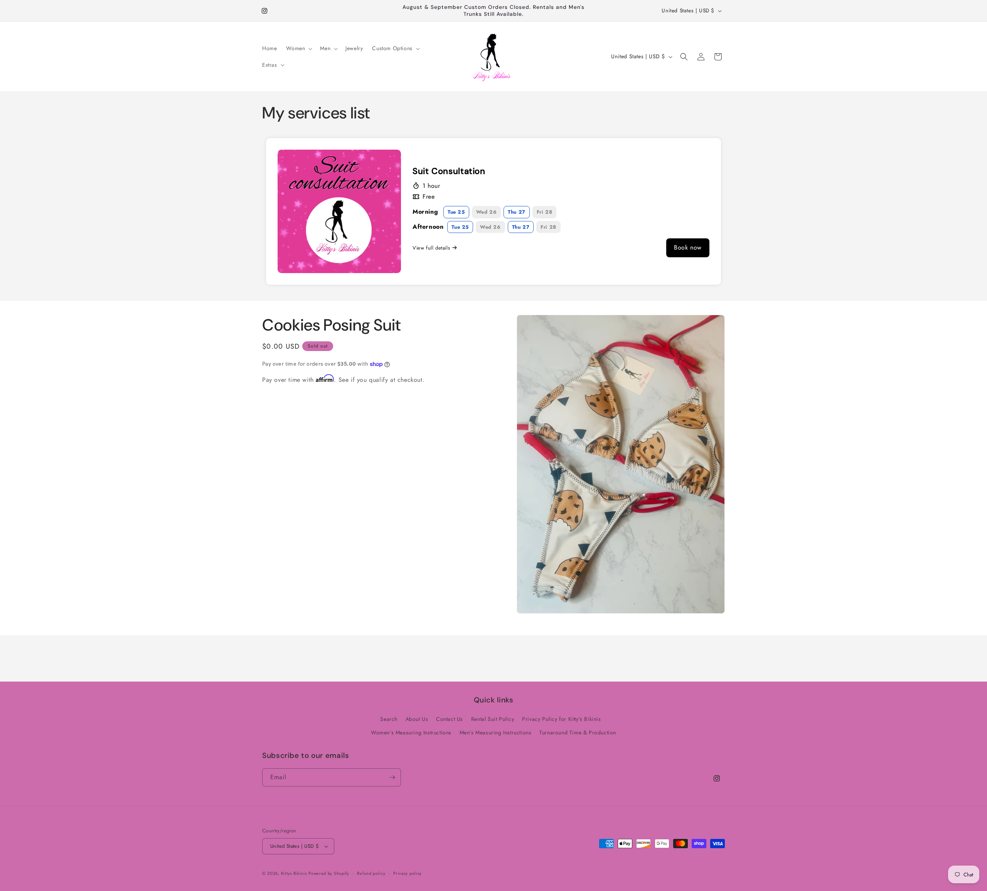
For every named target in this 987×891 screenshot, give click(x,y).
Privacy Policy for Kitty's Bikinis (561, 719)
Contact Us (449, 719)
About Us (417, 719)
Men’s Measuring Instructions (496, 732)
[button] (298, 48)
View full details (431, 247)
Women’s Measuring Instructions (411, 732)
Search (388, 719)
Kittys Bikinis (294, 873)
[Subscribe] (392, 777)
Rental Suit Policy (492, 719)
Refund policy (371, 873)
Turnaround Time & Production (577, 732)
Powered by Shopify (328, 873)
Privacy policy (407, 873)
